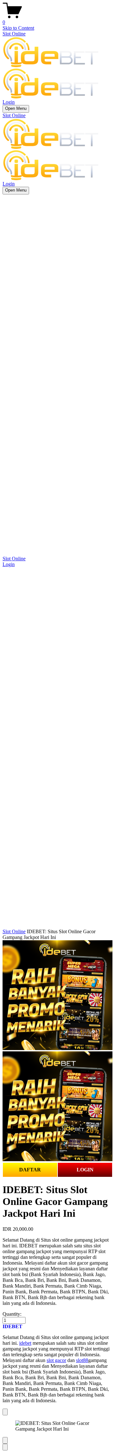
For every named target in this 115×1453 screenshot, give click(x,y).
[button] (57, 1326)
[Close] (5, 1412)
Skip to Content (18, 28)
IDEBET (12, 1326)
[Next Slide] (5, 1447)
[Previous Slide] (5, 1440)
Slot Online (14, 33)
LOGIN (85, 1169)
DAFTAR (30, 1169)
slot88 (82, 1360)
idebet (25, 1343)
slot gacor (56, 1360)
